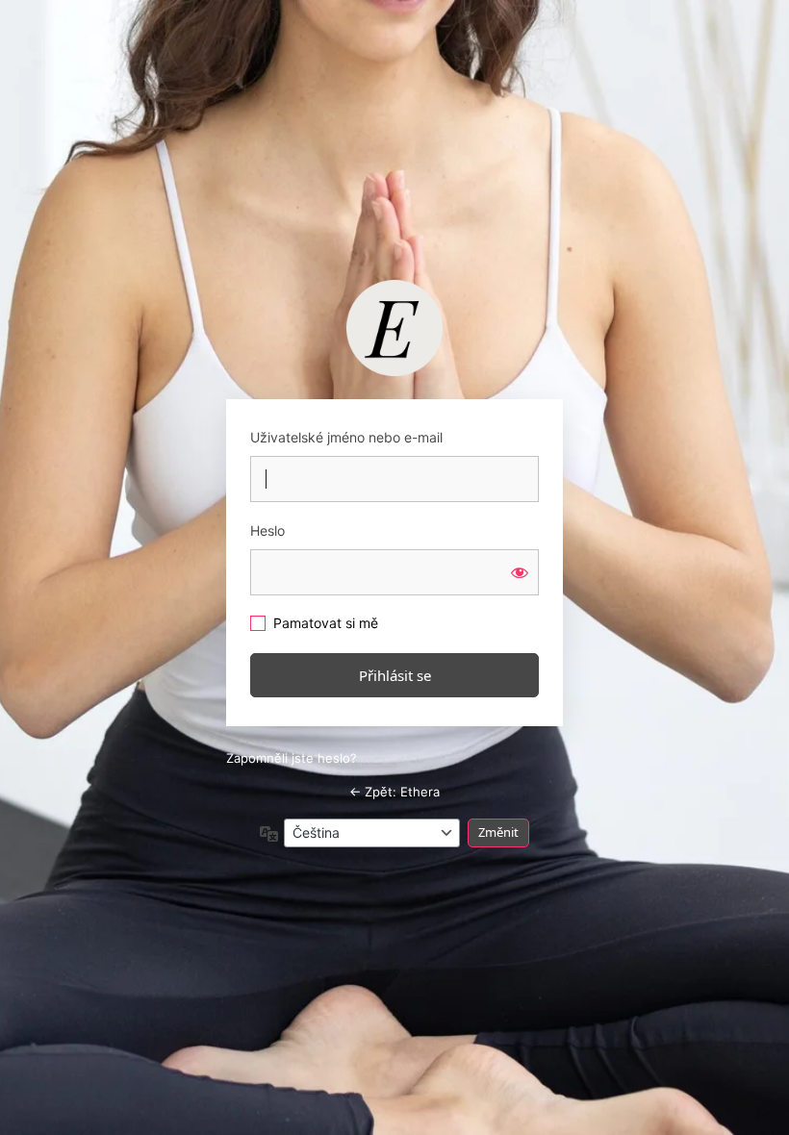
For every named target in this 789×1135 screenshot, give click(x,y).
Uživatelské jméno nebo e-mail (346, 437)
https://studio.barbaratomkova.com (394, 328)
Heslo (267, 530)
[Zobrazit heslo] (519, 572)
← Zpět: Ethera (394, 791)
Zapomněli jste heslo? (291, 758)
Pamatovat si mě (325, 623)
